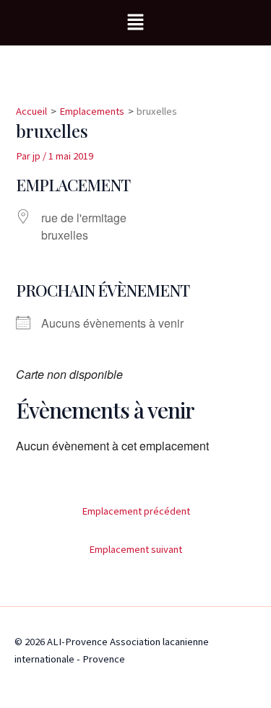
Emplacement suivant (135, 549)
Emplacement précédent (136, 510)
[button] (135, 22)
